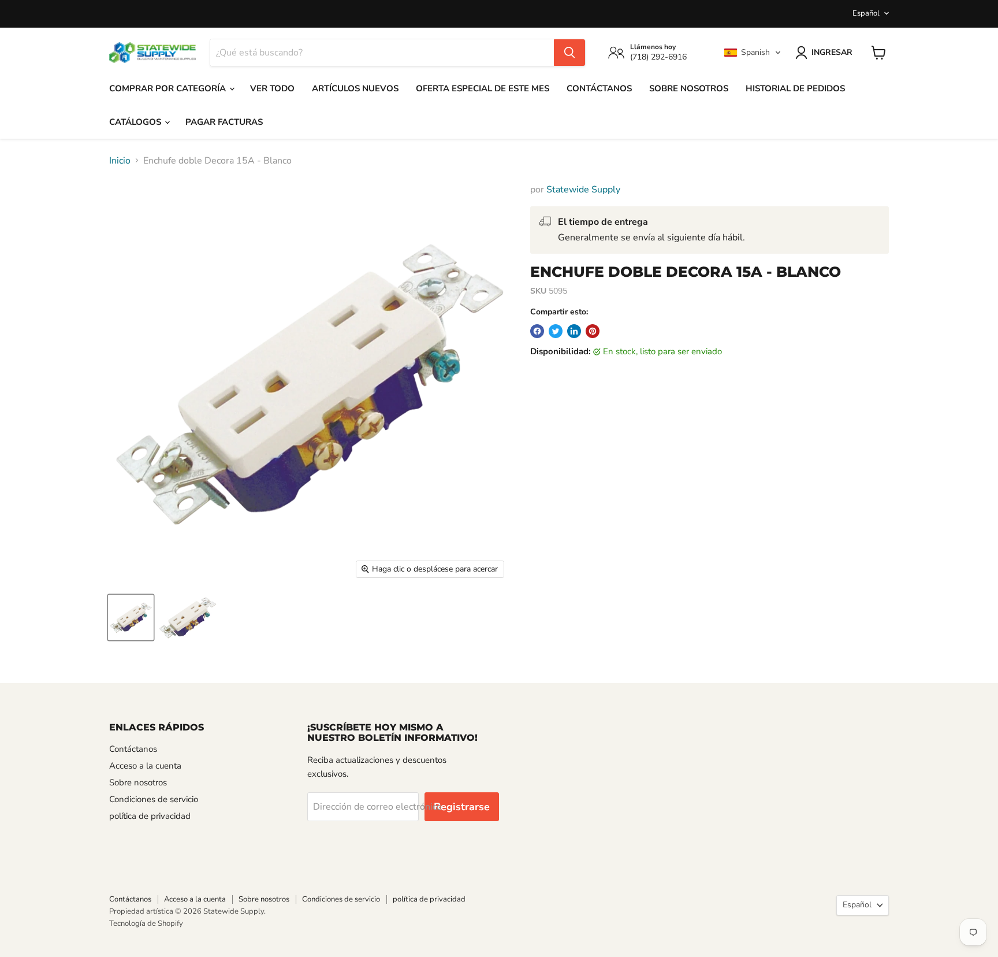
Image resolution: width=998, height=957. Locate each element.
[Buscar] (569, 52)
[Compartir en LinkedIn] (574, 331)
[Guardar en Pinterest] (592, 331)
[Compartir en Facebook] (537, 331)
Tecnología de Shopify (146, 923)
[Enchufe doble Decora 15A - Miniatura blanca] (131, 617)
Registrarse (462, 807)
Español (866, 13)
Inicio (120, 160)
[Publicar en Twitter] (556, 331)
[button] (752, 52)
